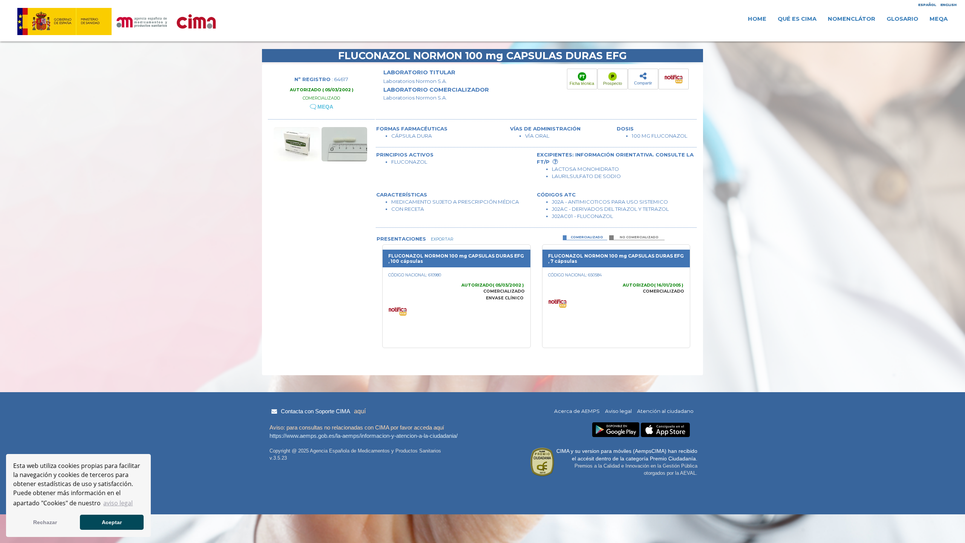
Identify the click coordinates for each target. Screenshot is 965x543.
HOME (757, 18)
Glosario (902, 18)
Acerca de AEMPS (577, 411)
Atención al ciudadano (665, 411)
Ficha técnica (582, 83)
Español (927, 5)
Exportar (441, 239)
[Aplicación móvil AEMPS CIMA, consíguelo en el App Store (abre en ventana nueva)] (665, 430)
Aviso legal (618, 411)
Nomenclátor (851, 18)
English (948, 5)
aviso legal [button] (118, 503)
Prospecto (612, 83)
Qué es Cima (797, 18)
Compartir (643, 83)
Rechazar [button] (45, 522)
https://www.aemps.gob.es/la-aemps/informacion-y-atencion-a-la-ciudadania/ (364, 436)
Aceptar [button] (112, 522)
